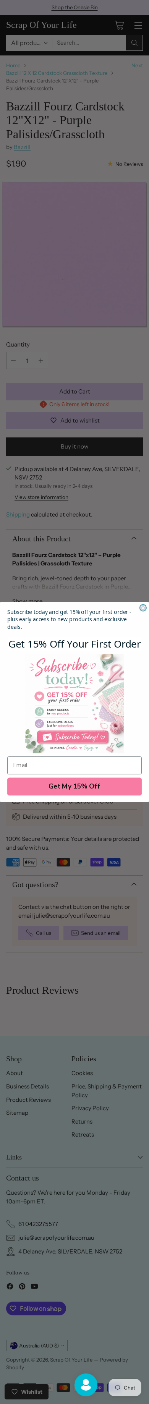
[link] (74, 703)
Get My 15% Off (74, 786)
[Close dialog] (143, 607)
